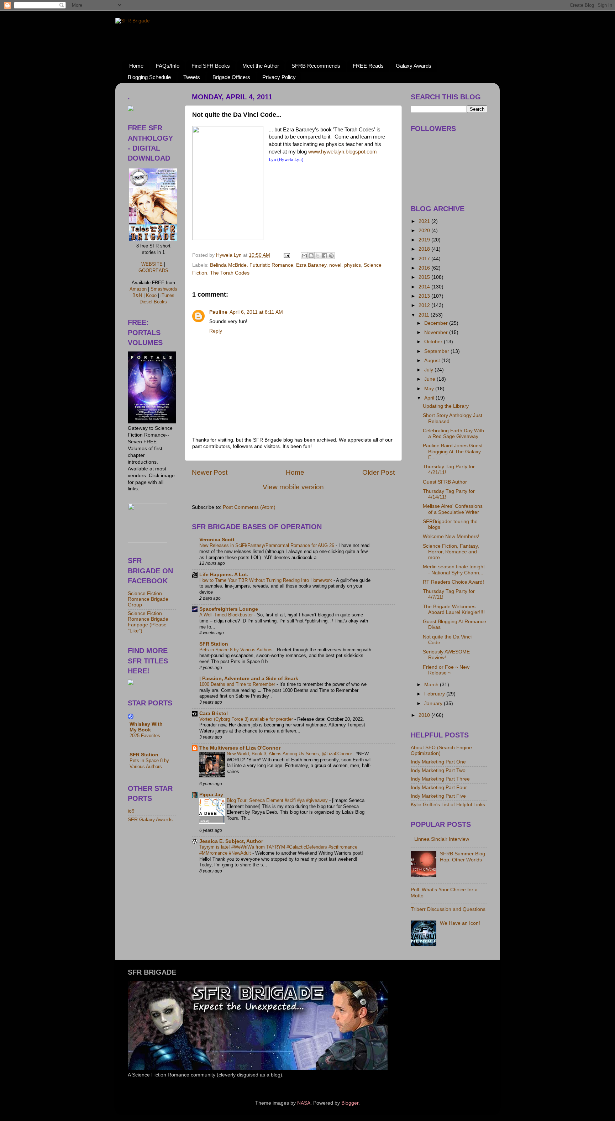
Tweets (191, 77)
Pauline (218, 312)
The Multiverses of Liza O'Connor (239, 748)
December (436, 323)
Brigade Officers (231, 77)
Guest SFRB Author (445, 482)
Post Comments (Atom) (249, 507)
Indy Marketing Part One (438, 762)
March (432, 684)
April (430, 398)
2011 (425, 315)
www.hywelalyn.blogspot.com (342, 152)
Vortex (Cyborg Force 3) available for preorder (246, 719)
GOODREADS (153, 270)
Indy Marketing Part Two (438, 770)
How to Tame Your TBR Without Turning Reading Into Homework (266, 580)
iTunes (167, 295)
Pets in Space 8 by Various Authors (236, 649)
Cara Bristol (213, 713)
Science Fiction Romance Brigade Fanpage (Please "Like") (148, 622)
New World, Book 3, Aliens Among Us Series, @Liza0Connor (290, 753)
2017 (425, 258)
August (432, 360)
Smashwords (164, 289)
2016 (425, 268)
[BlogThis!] (311, 255)
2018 (425, 249)
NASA (303, 1103)
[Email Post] (286, 255)
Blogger (349, 1103)
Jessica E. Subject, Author (231, 841)
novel (335, 265)
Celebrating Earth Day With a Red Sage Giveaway (453, 433)
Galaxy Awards (413, 66)
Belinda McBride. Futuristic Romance (251, 265)
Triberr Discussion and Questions (448, 909)
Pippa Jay (211, 794)
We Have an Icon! (460, 923)
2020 (425, 230)
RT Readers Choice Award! (453, 582)
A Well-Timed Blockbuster (226, 614)
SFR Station (213, 644)
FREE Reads (368, 66)
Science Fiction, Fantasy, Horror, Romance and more (451, 551)
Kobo (151, 295)
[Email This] (304, 255)
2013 (425, 296)
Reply (215, 331)
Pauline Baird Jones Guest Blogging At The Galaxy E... (453, 451)
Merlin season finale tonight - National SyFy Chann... (454, 569)
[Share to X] (317, 255)
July (429, 369)
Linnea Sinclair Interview (441, 839)
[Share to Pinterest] (331, 255)
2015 (425, 277)
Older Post (378, 472)
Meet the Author (260, 66)
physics (352, 265)
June (430, 379)
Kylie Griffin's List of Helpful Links (448, 804)
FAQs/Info (167, 66)
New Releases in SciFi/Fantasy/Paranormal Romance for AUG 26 (267, 545)
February (435, 694)
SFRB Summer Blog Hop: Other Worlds (462, 856)
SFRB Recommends (315, 66)
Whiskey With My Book (146, 726)
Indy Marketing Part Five (438, 796)
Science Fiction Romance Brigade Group (148, 599)
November (436, 332)
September (437, 351)
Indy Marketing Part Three (440, 779)
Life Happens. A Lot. (223, 574)
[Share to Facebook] (324, 255)
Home (136, 66)
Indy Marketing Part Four (439, 787)
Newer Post (209, 472)
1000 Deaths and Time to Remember (238, 684)
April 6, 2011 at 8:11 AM (256, 312)
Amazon (138, 289)
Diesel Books (153, 301)
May (429, 388)
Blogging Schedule (149, 77)
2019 (425, 240)
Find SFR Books (210, 66)
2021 (425, 221)
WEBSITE (152, 264)
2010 (425, 715)
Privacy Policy (279, 77)
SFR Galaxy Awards (150, 819)
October (434, 341)
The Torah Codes (229, 273)
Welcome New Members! (451, 536)
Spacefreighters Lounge (228, 609)
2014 (425, 287)
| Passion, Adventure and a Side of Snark (248, 678)
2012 (425, 305)
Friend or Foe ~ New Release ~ (446, 670)
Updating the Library (446, 406)
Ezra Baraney (311, 265)
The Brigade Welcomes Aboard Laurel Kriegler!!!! (454, 609)
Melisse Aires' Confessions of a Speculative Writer (453, 509)
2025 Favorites (145, 735)
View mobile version (293, 487)
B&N (137, 295)
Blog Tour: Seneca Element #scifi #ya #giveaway (278, 800)
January (434, 703)
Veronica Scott (217, 539)
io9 (131, 811)
